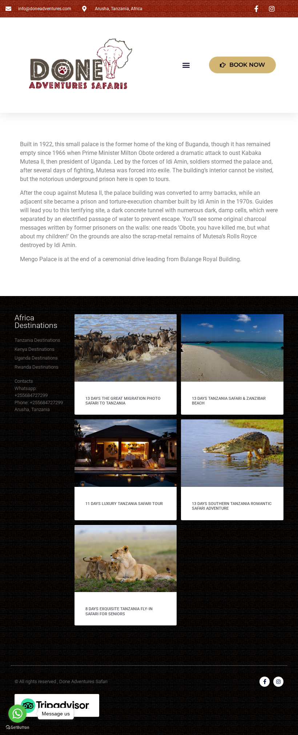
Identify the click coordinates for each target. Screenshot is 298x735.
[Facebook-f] (264, 682)
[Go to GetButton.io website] (17, 727)
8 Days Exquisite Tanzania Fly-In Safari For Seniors (119, 611)
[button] (186, 65)
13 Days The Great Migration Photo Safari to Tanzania (123, 401)
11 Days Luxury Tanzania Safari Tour (124, 503)
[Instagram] (278, 682)
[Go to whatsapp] (17, 714)
